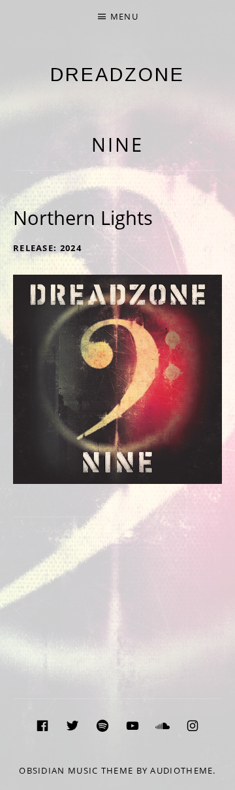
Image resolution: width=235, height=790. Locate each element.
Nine (117, 144)
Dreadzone (117, 74)
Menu (124, 16)
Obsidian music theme (76, 770)
